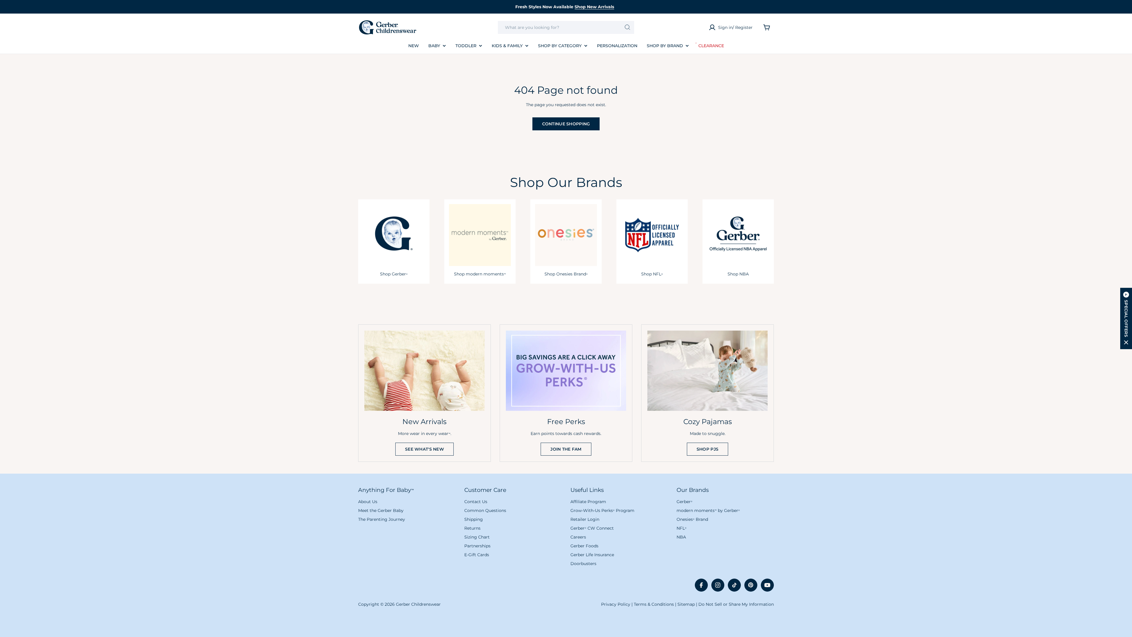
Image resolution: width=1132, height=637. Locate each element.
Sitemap (686, 604)
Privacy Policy (615, 604)
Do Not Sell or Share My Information (736, 604)
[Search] (627, 27)
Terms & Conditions (654, 604)
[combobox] (566, 27)
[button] (1126, 318)
